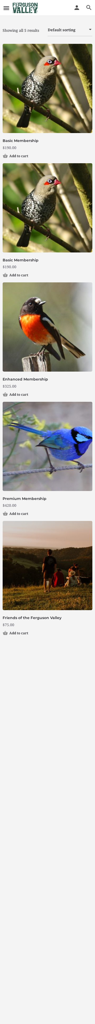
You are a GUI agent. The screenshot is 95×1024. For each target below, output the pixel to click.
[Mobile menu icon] (6, 8)
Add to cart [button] (18, 156)
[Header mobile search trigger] (89, 7)
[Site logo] (26, 8)
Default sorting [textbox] (61, 29)
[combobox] (70, 30)
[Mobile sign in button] (76, 7)
